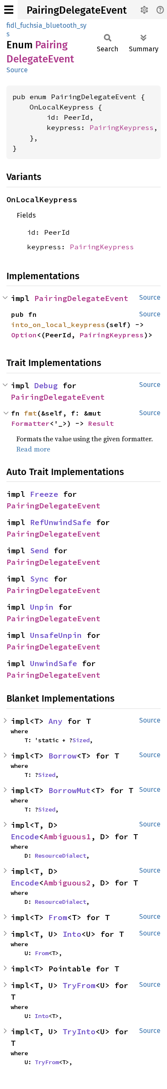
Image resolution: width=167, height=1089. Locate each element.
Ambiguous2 (67, 883)
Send (39, 550)
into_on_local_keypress (58, 324)
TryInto (79, 1031)
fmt (30, 413)
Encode (25, 836)
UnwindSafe (53, 663)
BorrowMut (69, 790)
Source (17, 70)
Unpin (42, 607)
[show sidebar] (9, 9)
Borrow (62, 756)
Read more (33, 449)
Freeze (44, 494)
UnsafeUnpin (56, 635)
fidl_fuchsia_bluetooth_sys (46, 29)
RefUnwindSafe (60, 522)
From (57, 917)
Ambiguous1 (67, 836)
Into (72, 934)
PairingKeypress (121, 127)
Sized (80, 740)
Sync (39, 579)
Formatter (30, 423)
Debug (46, 385)
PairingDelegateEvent (77, 10)
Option (24, 335)
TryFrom (79, 985)
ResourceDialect (60, 855)
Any (55, 721)
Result (101, 423)
